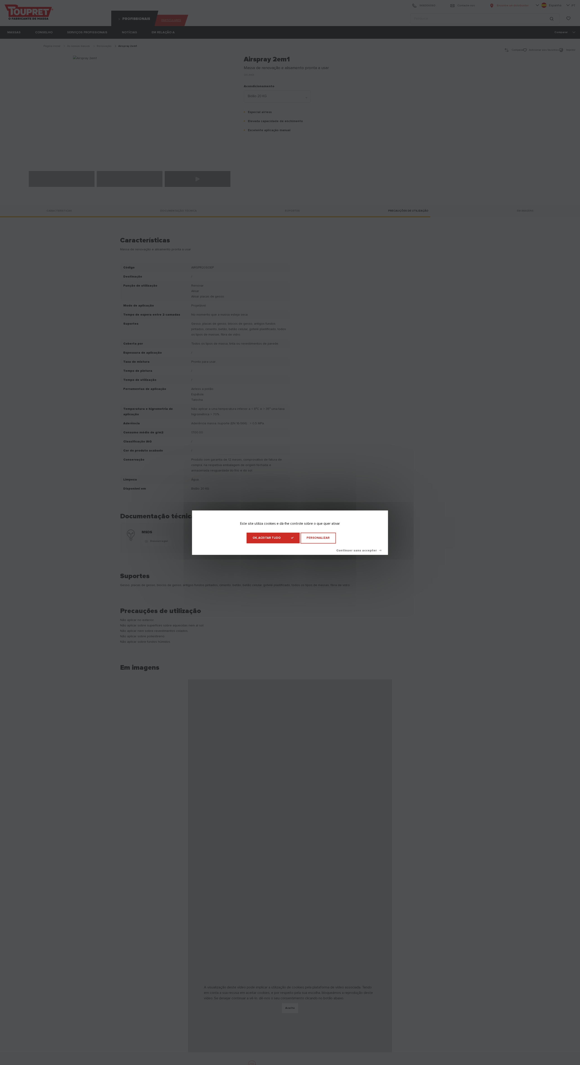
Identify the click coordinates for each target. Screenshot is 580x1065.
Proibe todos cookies (358, 550)
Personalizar (318, 537)
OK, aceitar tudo (267, 537)
